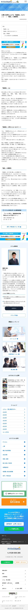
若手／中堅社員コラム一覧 (13, 226)
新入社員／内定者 (7, 463)
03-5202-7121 (10, 556)
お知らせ (4, 588)
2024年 (5, 418)
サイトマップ (22, 605)
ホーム (4, 535)
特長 (3, 573)
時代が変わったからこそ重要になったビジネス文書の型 (14, 297)
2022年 (5, 423)
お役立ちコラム (6, 539)
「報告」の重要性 (6, 33)
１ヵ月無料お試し (14, 529)
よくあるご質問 (18, 588)
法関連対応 (5, 467)
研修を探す (4, 570)
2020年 (5, 429)
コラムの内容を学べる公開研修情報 (11, 35)
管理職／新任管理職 (8, 471)
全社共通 (5, 454)
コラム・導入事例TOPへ (9, 409)
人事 (4, 446)
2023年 (5, 420)
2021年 (5, 426)
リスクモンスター (5, 596)
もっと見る (6, 432)
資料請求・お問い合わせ (14, 524)
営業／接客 (5, 459)
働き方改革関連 (7, 450)
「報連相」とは (6, 29)
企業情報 (17, 583)
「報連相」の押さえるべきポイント (10, 31)
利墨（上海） (17, 600)
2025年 (5, 415)
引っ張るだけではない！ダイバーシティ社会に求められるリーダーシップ (14, 302)
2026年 (5, 412)
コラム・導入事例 (6, 579)
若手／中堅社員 (7, 475)
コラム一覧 (13, 315)
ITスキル (5, 442)
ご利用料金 (4, 576)
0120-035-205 (14, 553)
